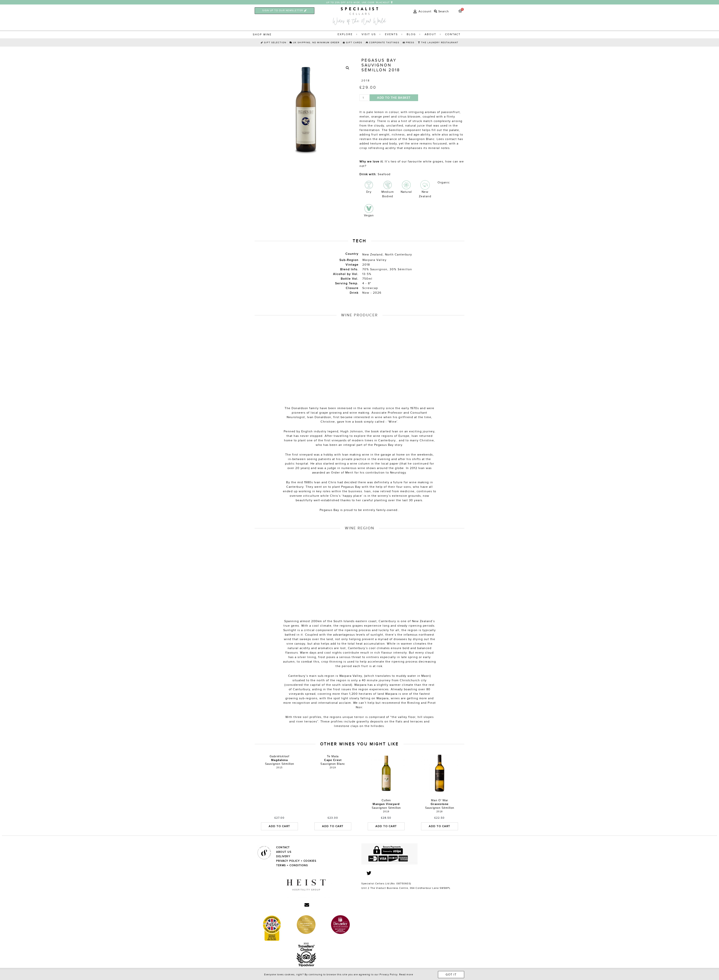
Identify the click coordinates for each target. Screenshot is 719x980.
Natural (406, 192)
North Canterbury (398, 254)
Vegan (369, 215)
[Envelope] (307, 905)
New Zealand (372, 254)
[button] (359, 2)
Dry (369, 192)
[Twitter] (369, 873)
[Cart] (460, 11)
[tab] (441, 11)
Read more (406, 974)
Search (443, 11)
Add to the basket (394, 98)
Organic (444, 182)
